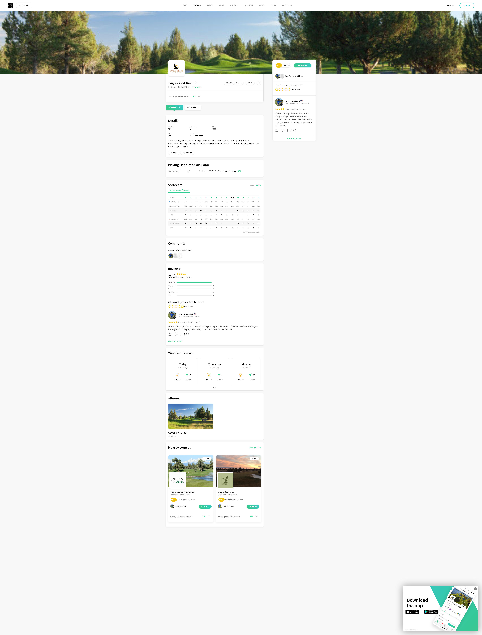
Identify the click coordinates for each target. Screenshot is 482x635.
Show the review (175, 342)
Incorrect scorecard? (251, 232)
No (199, 97)
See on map (196, 87)
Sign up (466, 5)
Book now (205, 507)
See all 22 (254, 447)
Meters (258, 185)
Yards (252, 185)
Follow (229, 83)
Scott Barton (186, 314)
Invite (238, 83)
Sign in (450, 5)
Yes (194, 97)
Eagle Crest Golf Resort (179, 190)
